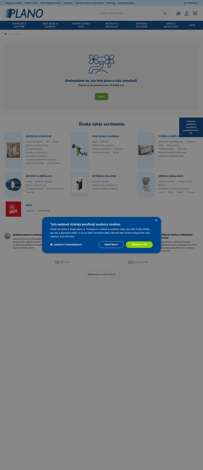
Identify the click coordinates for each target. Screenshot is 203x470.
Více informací (67, 236)
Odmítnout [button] (111, 244)
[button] (66, 244)
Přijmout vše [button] (139, 244)
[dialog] (101, 235)
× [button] (156, 220)
